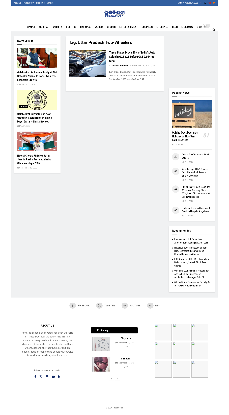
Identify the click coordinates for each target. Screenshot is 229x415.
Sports (111, 27)
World (99, 27)
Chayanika (126, 338)
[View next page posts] (117, 378)
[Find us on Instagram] (47, 377)
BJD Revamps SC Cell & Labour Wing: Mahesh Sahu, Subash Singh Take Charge (191, 262)
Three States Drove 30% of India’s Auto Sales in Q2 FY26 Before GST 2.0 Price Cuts (132, 57)
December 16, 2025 (125, 343)
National (85, 27)
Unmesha (125, 358)
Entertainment (128, 27)
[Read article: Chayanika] (101, 344)
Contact (50, 3)
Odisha (43, 27)
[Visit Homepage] (114, 14)
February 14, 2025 (27, 84)
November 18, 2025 (140, 65)
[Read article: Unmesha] (101, 364)
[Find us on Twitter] (205, 3)
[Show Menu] (15, 27)
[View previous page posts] (111, 378)
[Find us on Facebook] (201, 3)
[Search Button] (214, 29)
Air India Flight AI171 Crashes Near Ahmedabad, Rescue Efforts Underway (195, 172)
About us (17, 3)
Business (147, 27)
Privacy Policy (28, 3)
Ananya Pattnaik (120, 65)
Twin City (56, 27)
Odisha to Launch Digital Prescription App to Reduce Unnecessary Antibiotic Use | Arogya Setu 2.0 (191, 274)
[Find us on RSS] (214, 3)
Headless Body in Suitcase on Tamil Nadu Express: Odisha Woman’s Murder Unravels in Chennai (191, 251)
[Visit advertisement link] (192, 59)
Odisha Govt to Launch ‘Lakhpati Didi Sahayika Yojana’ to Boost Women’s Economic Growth (37, 76)
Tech (175, 27)
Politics (71, 27)
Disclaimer (40, 3)
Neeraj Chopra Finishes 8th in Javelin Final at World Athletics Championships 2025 (34, 159)
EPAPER (31, 27)
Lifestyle (162, 27)
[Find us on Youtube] (210, 3)
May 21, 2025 (24, 126)
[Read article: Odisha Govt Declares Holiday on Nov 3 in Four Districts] (192, 114)
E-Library (187, 27)
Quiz (199, 27)
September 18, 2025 (28, 168)
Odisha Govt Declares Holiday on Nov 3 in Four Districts (185, 136)
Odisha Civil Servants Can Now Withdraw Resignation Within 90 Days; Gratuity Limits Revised (34, 117)
